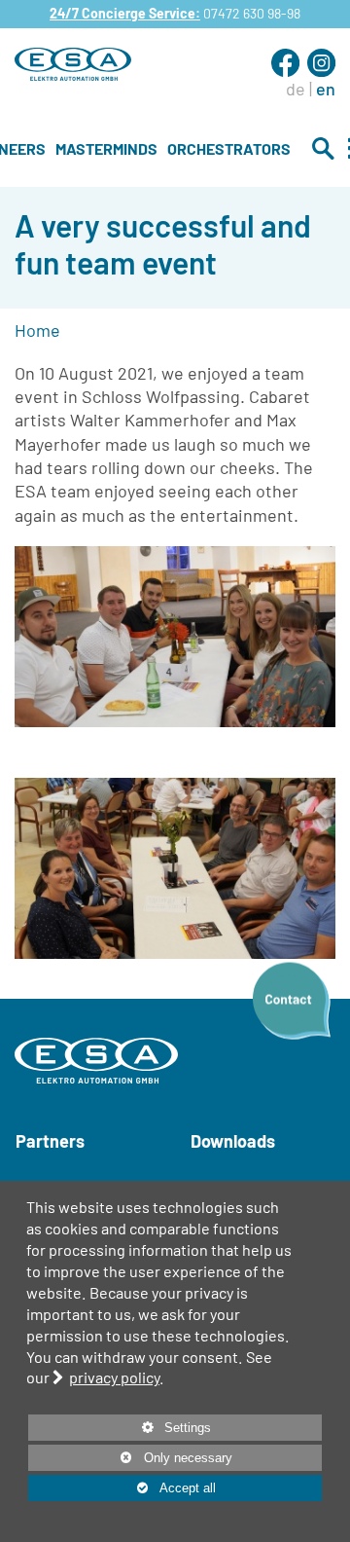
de (295, 88)
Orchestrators (229, 148)
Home (37, 330)
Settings (119, 1430)
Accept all (122, 1488)
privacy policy (114, 1377)
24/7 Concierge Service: (125, 13)
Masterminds (106, 148)
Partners (50, 1141)
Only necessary (130, 1457)
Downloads (233, 1141)
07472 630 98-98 (251, 13)
